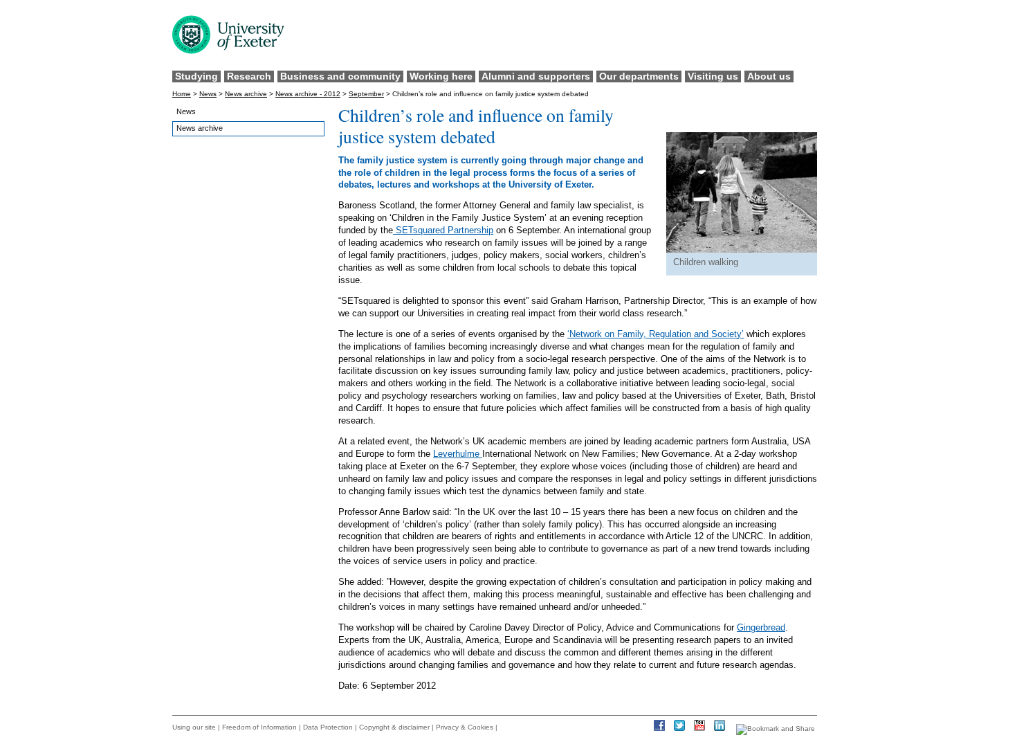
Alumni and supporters (536, 76)
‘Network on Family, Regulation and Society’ (655, 334)
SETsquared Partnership (443, 230)
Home (181, 94)
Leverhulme (457, 454)
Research (249, 76)
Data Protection (328, 727)
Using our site (194, 727)
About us (769, 76)
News (208, 94)
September (366, 94)
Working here (441, 76)
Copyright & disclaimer (394, 727)
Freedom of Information (259, 727)
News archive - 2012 (307, 94)
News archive (246, 94)
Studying (196, 76)
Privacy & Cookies (464, 727)
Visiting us (713, 76)
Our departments (639, 76)
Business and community (340, 76)
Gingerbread (761, 627)
